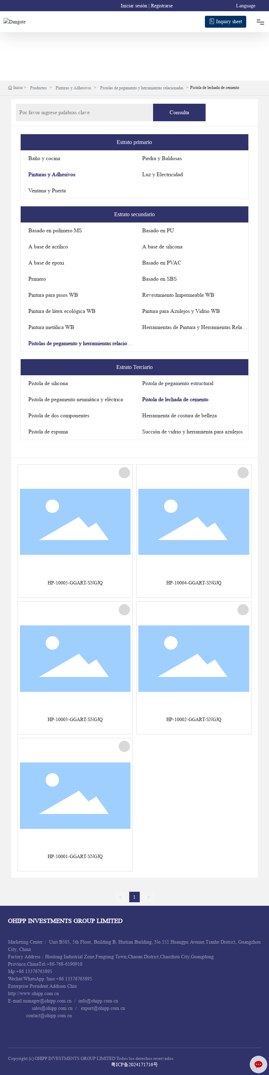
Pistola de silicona (48, 383)
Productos (38, 87)
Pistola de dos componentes (58, 415)
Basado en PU (158, 230)
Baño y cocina (44, 158)
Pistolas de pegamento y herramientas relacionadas (142, 87)
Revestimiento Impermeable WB (178, 295)
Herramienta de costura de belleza (179, 415)
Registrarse (162, 5)
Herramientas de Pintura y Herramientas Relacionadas (201, 327)
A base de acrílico (48, 246)
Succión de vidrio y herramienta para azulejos (192, 431)
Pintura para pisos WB (53, 295)
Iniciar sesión (135, 5)
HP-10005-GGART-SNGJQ (75, 583)
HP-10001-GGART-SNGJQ (75, 856)
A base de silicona (162, 246)
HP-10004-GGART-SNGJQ (193, 583)
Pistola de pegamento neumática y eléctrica (75, 399)
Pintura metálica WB (51, 327)
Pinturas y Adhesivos (73, 87)
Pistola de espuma (48, 431)
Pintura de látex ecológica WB (62, 311)
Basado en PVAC (161, 262)
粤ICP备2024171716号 (134, 1064)
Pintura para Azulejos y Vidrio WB (181, 311)
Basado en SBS (159, 278)
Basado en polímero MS (55, 230)
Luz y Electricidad (162, 174)
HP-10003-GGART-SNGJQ (75, 719)
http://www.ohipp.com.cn (34, 993)
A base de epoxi (46, 262)
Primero (37, 278)
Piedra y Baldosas (162, 158)
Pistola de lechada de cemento (175, 399)
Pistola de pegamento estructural (177, 383)
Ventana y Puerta (47, 190)
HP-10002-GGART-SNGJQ (193, 719)
